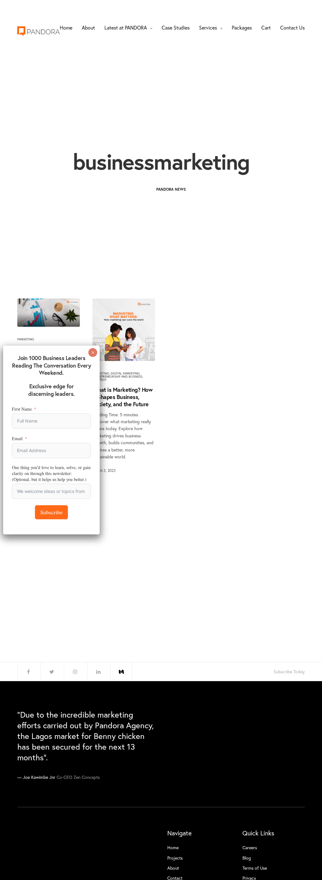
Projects (175, 858)
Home (66, 27)
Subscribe (51, 512)
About (88, 27)
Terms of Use (254, 868)
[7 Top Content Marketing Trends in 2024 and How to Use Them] (48, 312)
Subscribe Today (289, 672)
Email (17, 438)
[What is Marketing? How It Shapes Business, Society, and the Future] (123, 329)
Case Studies (176, 27)
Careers (249, 847)
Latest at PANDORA (125, 27)
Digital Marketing (125, 373)
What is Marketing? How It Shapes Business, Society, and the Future (122, 397)
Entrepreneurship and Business (117, 376)
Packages (242, 27)
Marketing (25, 339)
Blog (246, 858)
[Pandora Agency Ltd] (38, 31)
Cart (266, 27)
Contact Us (292, 27)
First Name (22, 409)
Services (208, 27)
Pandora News (171, 189)
